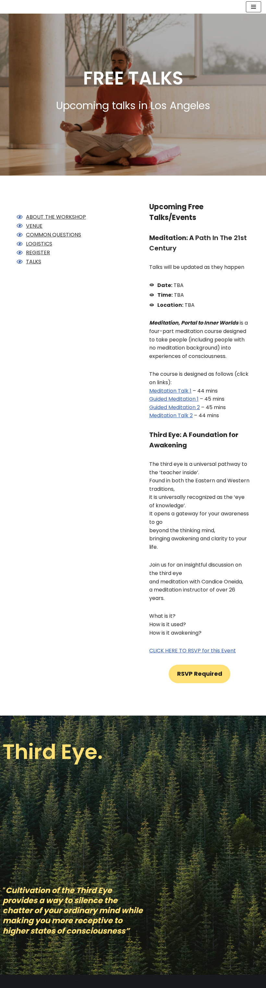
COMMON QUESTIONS (53, 234)
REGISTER (38, 252)
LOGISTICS (39, 243)
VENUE (34, 226)
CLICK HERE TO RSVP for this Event (192, 650)
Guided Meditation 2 (174, 407)
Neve (11, 981)
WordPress (68, 981)
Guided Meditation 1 (174, 399)
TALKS (33, 261)
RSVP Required (199, 674)
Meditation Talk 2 (171, 415)
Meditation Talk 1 (170, 391)
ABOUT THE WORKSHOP (56, 217)
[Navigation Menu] (253, 6)
